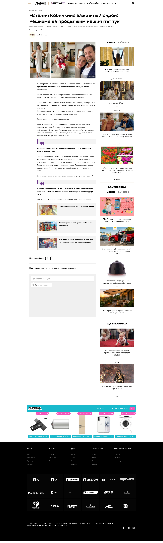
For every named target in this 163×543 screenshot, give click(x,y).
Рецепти (117, 454)
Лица (40, 10)
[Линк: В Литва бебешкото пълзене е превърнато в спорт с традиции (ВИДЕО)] (117, 346)
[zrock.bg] (127, 505)
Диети (73, 454)
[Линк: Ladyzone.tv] (58, 3)
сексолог (56, 268)
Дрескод (30, 461)
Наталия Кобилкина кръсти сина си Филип (76, 206)
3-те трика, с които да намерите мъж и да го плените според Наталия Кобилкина (76, 240)
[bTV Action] (90, 480)
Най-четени (124, 42)
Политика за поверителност (66, 523)
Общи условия (46, 523)
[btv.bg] (36, 480)
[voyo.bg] (72, 492)
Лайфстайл (93, 3)
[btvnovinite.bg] (36, 492)
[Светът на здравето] (36, 505)
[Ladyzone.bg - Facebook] (51, 263)
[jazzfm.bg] (109, 505)
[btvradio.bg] (54, 505)
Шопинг (30, 464)
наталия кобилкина (68, 268)
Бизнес (94, 461)
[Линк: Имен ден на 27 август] (117, 97)
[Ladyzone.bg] (42, 3)
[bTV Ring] (127, 480)
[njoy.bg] (72, 505)
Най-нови (111, 42)
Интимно (74, 464)
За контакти (62, 526)
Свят (94, 458)
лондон (48, 268)
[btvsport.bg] (90, 492)
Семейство (117, 110)
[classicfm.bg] (90, 505)
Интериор (117, 461)
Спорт (73, 458)
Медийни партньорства (37, 526)
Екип (36, 523)
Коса (50, 461)
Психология (75, 461)
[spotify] (133, 528)
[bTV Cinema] (72, 480)
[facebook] (123, 528)
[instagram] (128, 528)
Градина (117, 180)
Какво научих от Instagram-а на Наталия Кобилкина (75, 224)
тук (132, 408)
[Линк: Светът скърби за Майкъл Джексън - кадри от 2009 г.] (117, 381)
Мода (29, 449)
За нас (29, 523)
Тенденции (31, 458)
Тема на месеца (108, 3)
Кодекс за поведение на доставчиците (96, 523)
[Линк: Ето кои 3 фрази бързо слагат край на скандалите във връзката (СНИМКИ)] (117, 129)
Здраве (74, 449)
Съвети (29, 454)
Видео (82, 3)
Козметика (52, 458)
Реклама (52, 526)
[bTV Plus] (54, 492)
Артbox (94, 464)
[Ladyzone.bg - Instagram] (47, 258)
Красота (53, 449)
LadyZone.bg (42, 35)
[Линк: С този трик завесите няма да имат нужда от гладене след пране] (117, 64)
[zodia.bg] (127, 492)
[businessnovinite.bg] (109, 492)
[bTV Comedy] (54, 480)
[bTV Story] (109, 480)
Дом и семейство (117, 79)
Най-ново (72, 3)
